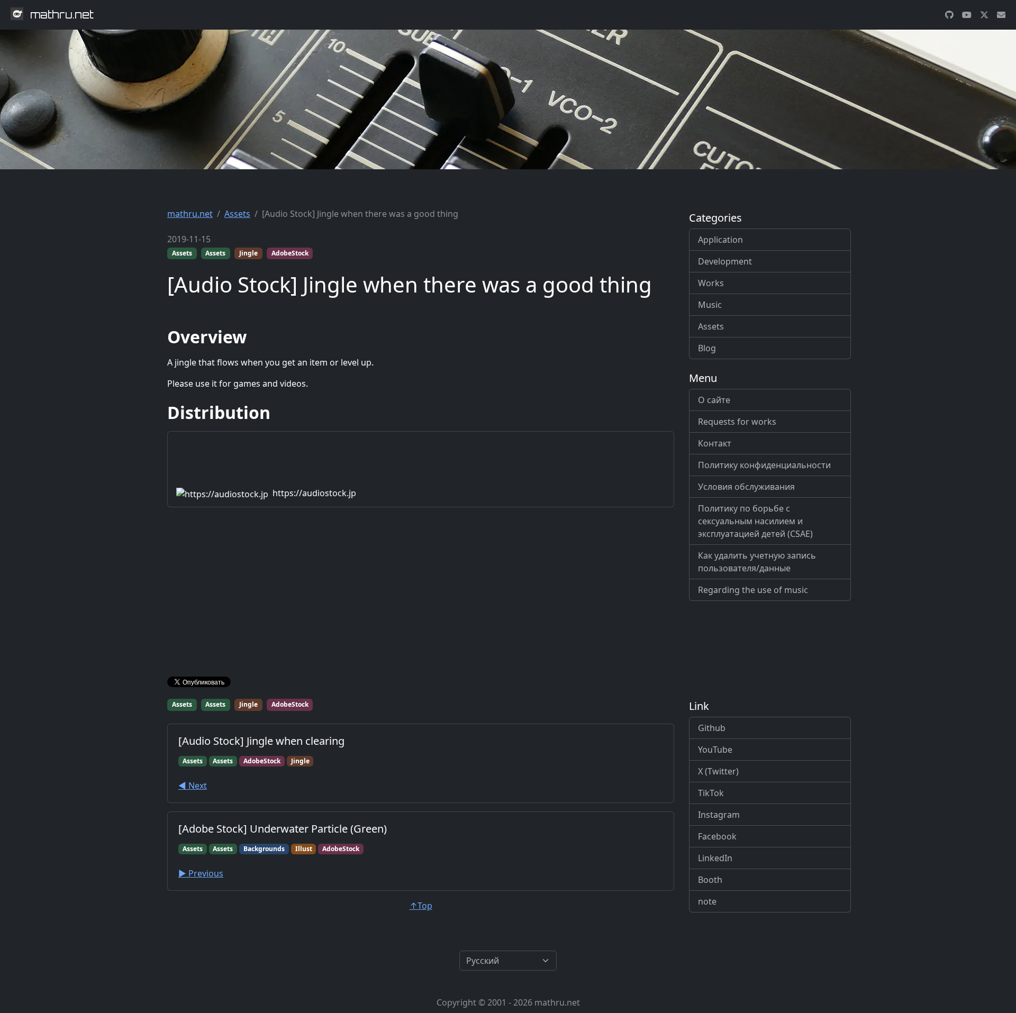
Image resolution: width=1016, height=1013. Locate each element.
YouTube (715, 749)
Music (710, 305)
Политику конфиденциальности (764, 465)
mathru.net (190, 214)
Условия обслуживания (746, 486)
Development (725, 261)
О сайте (714, 400)
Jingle (248, 253)
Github (711, 728)
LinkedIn (715, 858)
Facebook (717, 836)
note (707, 901)
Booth (710, 880)
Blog (707, 348)
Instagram (719, 814)
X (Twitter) (718, 771)
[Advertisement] (420, 594)
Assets (237, 214)
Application (720, 239)
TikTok (711, 793)
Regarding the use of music (753, 590)
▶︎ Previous (200, 873)
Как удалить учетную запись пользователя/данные (757, 562)
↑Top (421, 905)
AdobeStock (290, 253)
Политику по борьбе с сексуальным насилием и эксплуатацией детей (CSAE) (755, 521)
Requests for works (737, 421)
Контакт (714, 443)
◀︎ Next (192, 785)
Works (711, 283)
